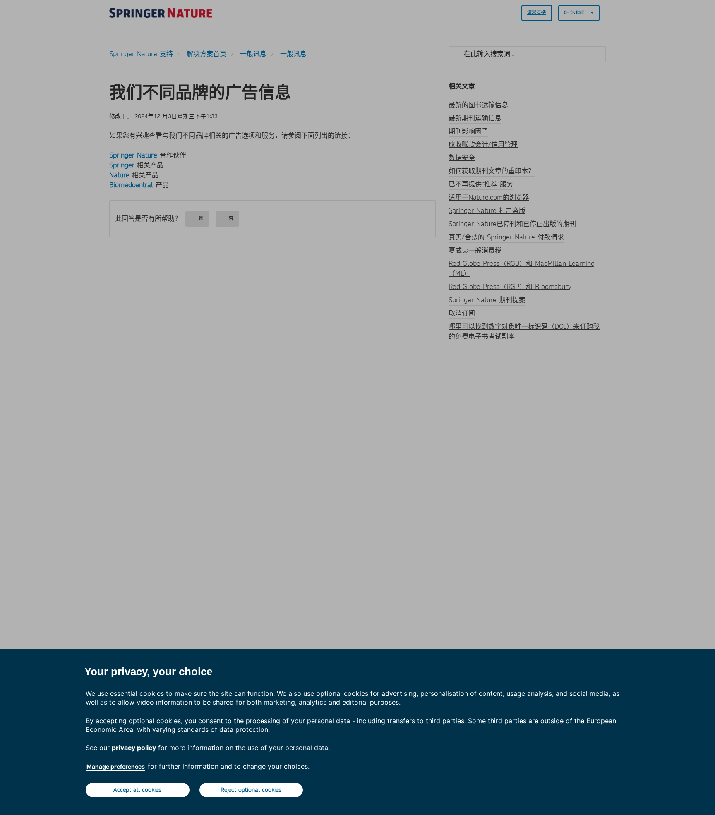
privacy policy (134, 747)
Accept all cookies (137, 790)
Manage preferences (115, 766)
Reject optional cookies (251, 790)
